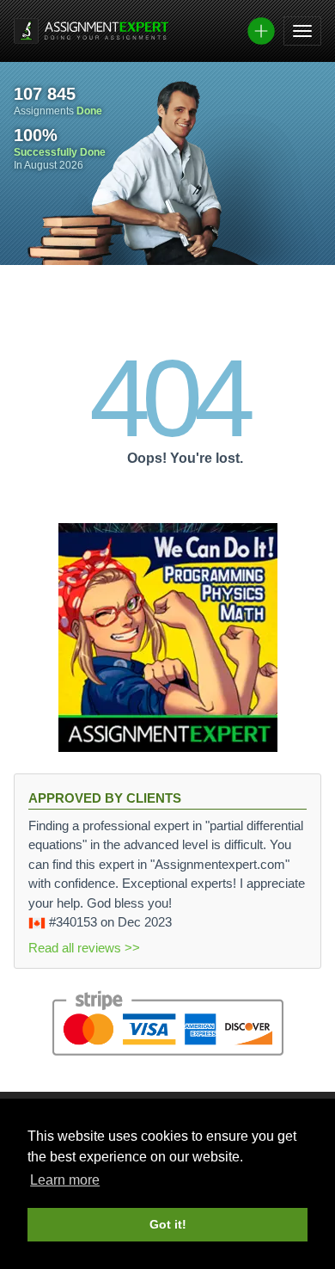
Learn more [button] (65, 1180)
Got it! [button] (167, 1224)
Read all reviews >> (84, 947)
